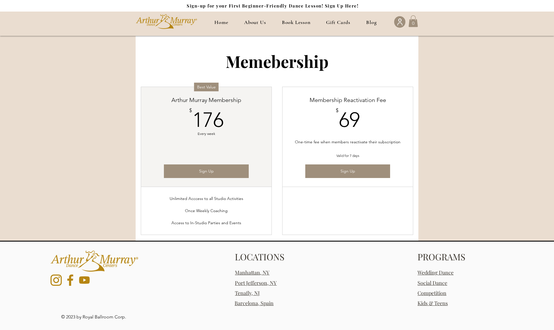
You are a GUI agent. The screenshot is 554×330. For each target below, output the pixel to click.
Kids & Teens (433, 303)
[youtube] (84, 280)
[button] (255, 22)
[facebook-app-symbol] (70, 280)
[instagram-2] (56, 280)
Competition (432, 293)
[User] (399, 22)
